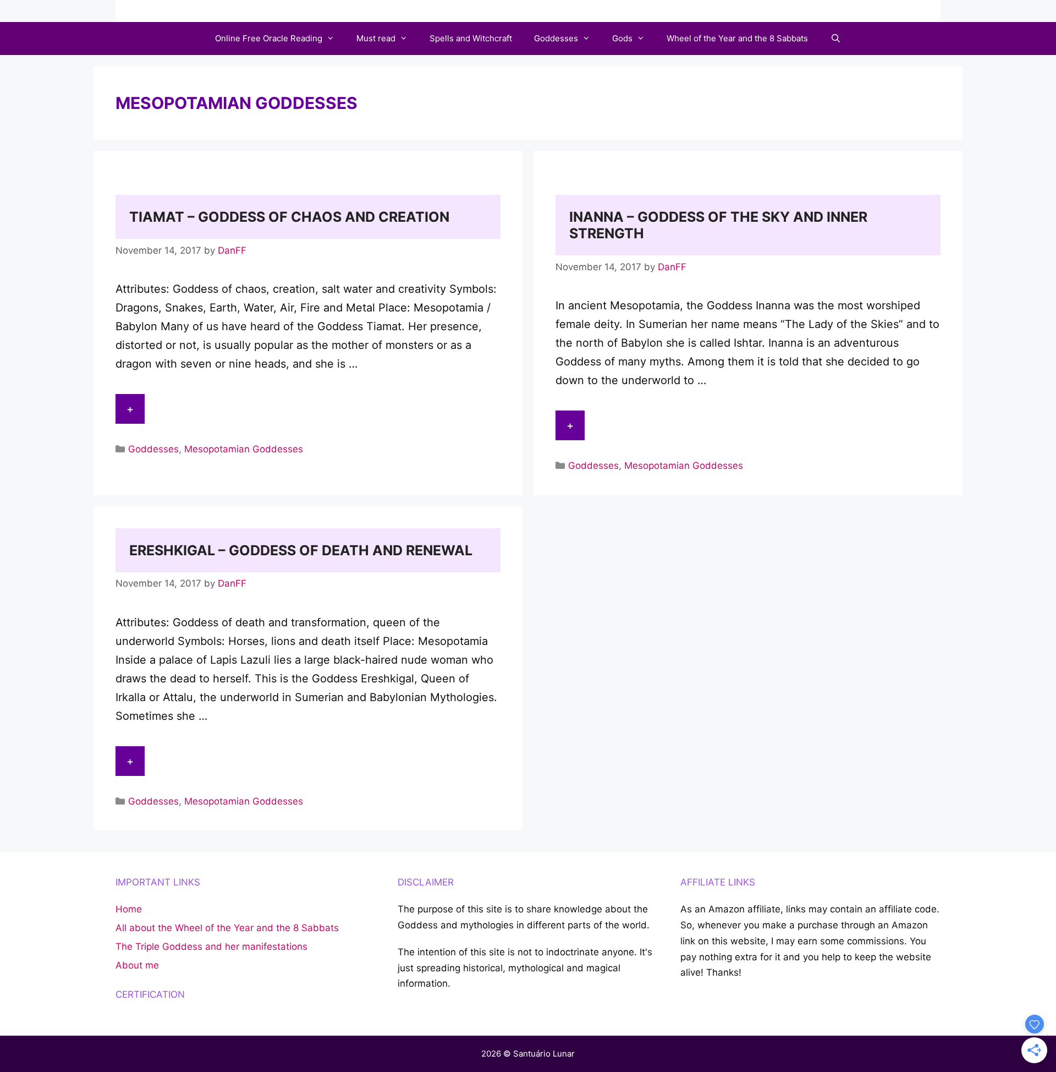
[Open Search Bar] (835, 38)
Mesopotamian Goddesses (243, 449)
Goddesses (556, 38)
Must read (375, 38)
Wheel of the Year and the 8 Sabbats (737, 38)
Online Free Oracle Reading (268, 38)
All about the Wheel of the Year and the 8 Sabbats (227, 927)
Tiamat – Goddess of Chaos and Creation (289, 217)
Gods (622, 38)
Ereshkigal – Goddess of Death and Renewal (300, 550)
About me (137, 965)
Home (129, 909)
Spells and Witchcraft (471, 38)
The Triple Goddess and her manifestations (211, 946)
